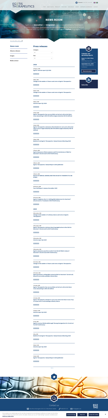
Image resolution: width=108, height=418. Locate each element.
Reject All (82, 414)
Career (77, 7)
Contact (96, 7)
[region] (54, 414)
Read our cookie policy (8, 416)
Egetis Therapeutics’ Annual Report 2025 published (48, 165)
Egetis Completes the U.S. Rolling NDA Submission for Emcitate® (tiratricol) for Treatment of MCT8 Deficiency (52, 200)
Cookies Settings (71, 414)
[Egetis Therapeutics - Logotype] (22, 6)
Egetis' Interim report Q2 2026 (42, 70)
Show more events (87, 71)
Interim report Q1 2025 (40, 347)
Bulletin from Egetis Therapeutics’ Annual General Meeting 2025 (52, 336)
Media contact (14, 61)
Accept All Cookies (93, 414)
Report (16, 40)
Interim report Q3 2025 (40, 240)
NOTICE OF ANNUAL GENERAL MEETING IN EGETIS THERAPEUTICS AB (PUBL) (52, 176)
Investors (64, 7)
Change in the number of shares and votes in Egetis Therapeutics (52, 81)
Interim (19, 40)
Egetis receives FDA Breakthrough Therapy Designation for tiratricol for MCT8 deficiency (53, 324)
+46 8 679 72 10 (64, 409)
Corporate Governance (86, 7)
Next (52, 368)
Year (34, 55)
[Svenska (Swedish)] (97, 2)
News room (71, 7)
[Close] (105, 414)
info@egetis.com (77, 409)
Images (12, 56)
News (13, 40)
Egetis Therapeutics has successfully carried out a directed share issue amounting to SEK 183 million (52, 288)
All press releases (15, 51)
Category (35, 50)
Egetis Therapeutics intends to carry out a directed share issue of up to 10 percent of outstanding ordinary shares (53, 300)
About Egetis (50, 7)
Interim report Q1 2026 (40, 103)
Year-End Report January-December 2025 (45, 188)
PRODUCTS (57, 7)
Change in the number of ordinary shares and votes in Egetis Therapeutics (50, 215)
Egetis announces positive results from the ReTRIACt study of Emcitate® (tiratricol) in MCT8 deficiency (51, 251)
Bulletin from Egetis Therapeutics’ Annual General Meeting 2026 (52, 141)
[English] (94, 2)
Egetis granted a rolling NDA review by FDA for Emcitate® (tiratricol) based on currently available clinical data (53, 275)
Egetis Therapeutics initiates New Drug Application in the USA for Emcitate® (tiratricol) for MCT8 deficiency (52, 228)
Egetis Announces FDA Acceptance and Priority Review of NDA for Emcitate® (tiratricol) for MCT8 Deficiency (52, 153)
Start (44, 7)
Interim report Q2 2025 (40, 312)
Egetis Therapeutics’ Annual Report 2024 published (48, 358)
